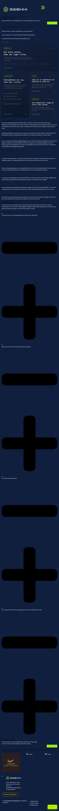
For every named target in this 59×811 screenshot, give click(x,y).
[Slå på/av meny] (31, 798)
